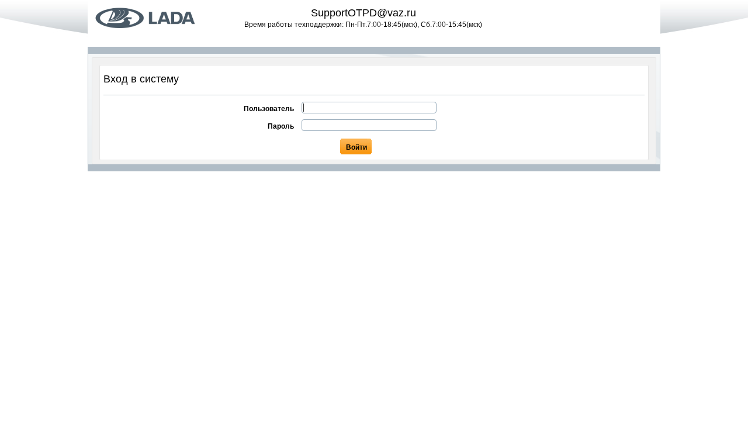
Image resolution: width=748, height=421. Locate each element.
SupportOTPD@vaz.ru (363, 13)
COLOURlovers (161, 18)
